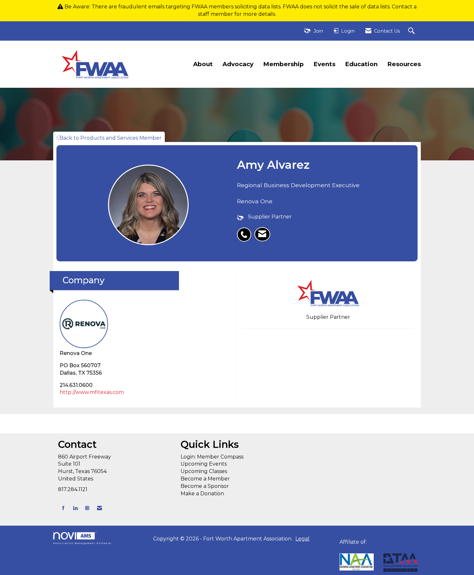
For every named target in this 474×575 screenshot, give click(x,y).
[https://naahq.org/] (341, 549)
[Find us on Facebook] (63, 508)
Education (361, 64)
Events (324, 64)
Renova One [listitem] (76, 353)
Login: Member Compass (212, 457)
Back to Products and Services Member (110, 138)
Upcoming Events (204, 464)
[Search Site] (412, 31)
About (203, 64)
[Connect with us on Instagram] (87, 508)
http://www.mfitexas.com (92, 392)
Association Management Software (82, 543)
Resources (404, 64)
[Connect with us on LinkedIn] (75, 508)
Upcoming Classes (204, 471)
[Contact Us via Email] (99, 508)
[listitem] (245, 231)
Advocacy (237, 64)
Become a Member (205, 479)
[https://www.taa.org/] (357, 561)
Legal (302, 539)
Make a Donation (202, 493)
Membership (283, 64)
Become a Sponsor (205, 486)
